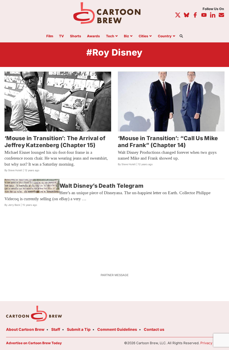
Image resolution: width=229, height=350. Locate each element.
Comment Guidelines (117, 329)
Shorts (75, 36)
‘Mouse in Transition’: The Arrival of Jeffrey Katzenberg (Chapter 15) (54, 141)
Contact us (154, 329)
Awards (93, 36)
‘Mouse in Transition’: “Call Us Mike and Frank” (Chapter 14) (168, 141)
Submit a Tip (79, 329)
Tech (110, 36)
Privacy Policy (211, 343)
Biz (126, 36)
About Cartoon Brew (25, 329)
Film (49, 36)
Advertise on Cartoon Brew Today (34, 343)
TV (61, 36)
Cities (143, 36)
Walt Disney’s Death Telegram (101, 185)
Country (165, 36)
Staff (55, 329)
